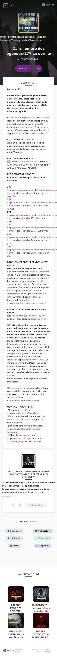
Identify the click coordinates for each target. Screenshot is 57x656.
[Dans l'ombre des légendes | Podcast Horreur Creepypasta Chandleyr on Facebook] (13, 505)
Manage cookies (35, 650)
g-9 (9, 243)
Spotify (28, 429)
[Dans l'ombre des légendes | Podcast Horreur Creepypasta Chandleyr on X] (20, 505)
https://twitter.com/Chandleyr (22, 413)
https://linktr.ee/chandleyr (32, 133)
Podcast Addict (15, 429)
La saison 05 (16, 315)
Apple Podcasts (34, 425)
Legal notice (47, 650)
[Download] (38, 68)
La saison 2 (24, 319)
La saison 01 (40, 319)
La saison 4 (32, 315)
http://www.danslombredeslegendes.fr (27, 303)
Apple (37, 416)
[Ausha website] (48, 4)
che (9, 256)
